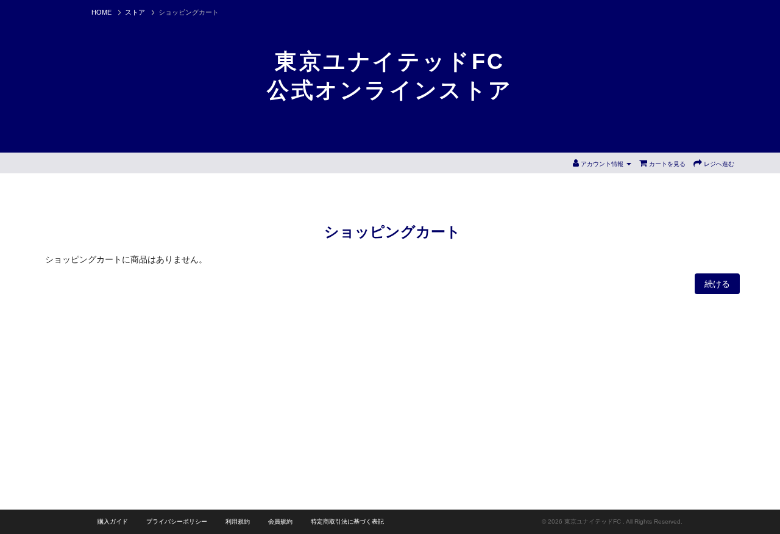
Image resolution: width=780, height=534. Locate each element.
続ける (717, 284)
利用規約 (237, 521)
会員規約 (280, 521)
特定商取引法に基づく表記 (347, 521)
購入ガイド (113, 521)
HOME (101, 12)
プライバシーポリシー (176, 521)
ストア (135, 12)
